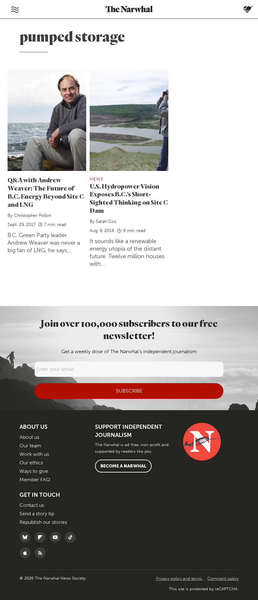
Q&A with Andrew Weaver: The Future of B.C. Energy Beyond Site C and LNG (46, 192)
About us (29, 437)
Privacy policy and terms (179, 578)
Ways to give (34, 471)
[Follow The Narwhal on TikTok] (72, 537)
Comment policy (222, 578)
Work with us (34, 454)
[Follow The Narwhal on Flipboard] (42, 537)
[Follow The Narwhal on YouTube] (57, 537)
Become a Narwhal (123, 466)
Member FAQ (35, 480)
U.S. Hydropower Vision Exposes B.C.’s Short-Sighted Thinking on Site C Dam (129, 198)
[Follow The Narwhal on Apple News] (27, 553)
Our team (30, 446)
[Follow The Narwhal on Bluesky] (27, 537)
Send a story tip (37, 514)
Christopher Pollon (32, 215)
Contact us (32, 505)
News (97, 179)
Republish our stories (43, 522)
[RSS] (42, 553)
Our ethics (31, 463)
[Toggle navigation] (15, 9)
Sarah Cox (106, 221)
